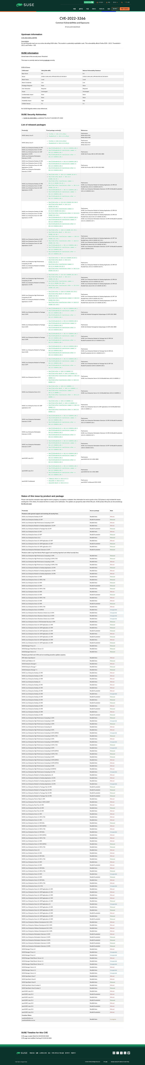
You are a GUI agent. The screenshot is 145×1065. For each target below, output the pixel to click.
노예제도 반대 (43, 1053)
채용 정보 (32, 1053)
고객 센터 (101, 2)
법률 (37, 1053)
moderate (47, 60)
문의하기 (115, 8)
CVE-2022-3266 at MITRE (29, 38)
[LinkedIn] (125, 1053)
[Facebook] (117, 1053)
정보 (49, 1053)
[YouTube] (114, 1053)
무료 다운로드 (125, 9)
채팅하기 (73, 1053)
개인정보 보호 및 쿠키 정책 (116, 1061)
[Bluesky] (128, 1053)
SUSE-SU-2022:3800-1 (30, 118)
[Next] (78, 27)
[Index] (73, 27)
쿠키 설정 (105, 1061)
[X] (121, 1053)
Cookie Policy (126, 1061)
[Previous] (68, 27)
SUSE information (30, 53)
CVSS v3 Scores (25, 67)
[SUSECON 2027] (89, 2)
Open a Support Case (22, 1061)
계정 (109, 2)
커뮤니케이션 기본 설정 (58, 1053)
